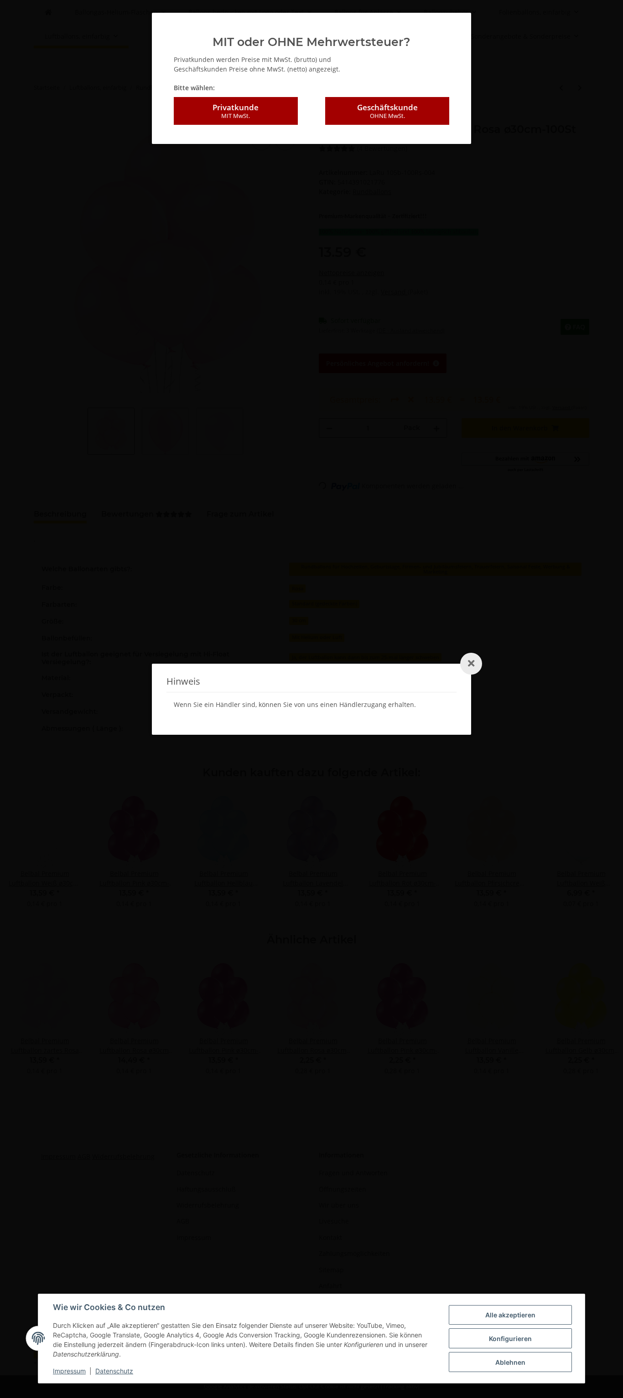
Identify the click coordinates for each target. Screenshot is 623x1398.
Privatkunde (236, 111)
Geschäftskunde (387, 111)
